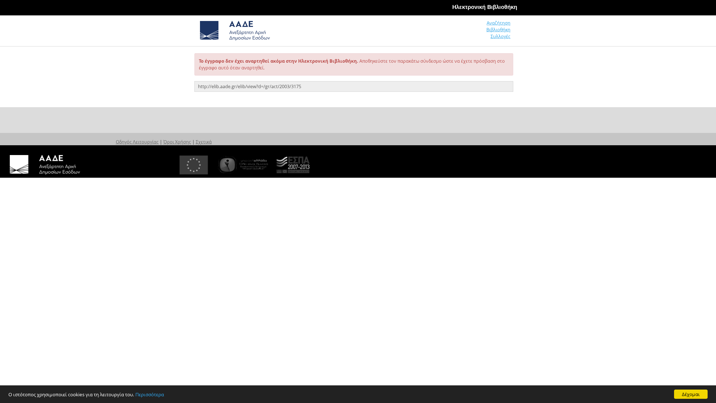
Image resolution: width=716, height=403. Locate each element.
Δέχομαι (691, 394)
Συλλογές (500, 36)
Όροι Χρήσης (177, 142)
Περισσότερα (149, 394)
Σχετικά (204, 142)
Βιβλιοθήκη (498, 30)
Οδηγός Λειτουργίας (137, 142)
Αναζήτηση (498, 23)
